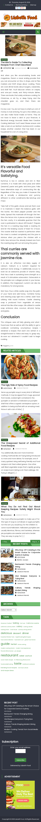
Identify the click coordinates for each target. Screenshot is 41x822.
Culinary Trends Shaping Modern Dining (19, 724)
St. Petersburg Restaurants (22, 660)
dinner (25, 633)
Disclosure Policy (21, 5)
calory (19, 626)
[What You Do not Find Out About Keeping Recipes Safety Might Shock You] (20, 489)
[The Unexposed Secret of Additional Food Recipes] (20, 425)
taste (17, 664)
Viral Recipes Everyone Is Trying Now (18, 719)
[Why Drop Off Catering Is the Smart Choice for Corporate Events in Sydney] (7, 552)
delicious (6, 633)
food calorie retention (7, 640)
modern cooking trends (8, 648)
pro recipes (17, 651)
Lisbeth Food (26, 765)
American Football (6, 623)
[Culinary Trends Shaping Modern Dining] (7, 590)
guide (11, 346)
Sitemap (33, 5)
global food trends (30, 640)
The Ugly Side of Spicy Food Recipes (19, 385)
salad (21, 655)
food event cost (19, 640)
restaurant (9, 655)
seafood (28, 656)
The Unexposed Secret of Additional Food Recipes (20, 444)
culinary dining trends (25, 629)
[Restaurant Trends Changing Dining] (7, 567)
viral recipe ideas (7, 670)
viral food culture (23, 668)
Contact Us (9, 5)
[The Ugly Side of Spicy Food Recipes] (20, 367)
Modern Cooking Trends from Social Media (21, 729)
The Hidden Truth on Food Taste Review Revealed (36, 542)
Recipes (4, 60)
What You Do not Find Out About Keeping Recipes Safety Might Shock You (20, 509)
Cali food (22, 623)
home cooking (22, 644)
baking (16, 623)
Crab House (13, 629)
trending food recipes (9, 668)
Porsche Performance (7, 651)
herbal (14, 644)
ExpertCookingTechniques (23, 637)
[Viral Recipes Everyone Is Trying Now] (7, 579)
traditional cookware (28, 664)
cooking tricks (5, 629)
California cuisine (32, 623)
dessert (17, 633)
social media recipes (7, 660)
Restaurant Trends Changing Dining (18, 714)
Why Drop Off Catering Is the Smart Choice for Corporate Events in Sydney (27, 552)
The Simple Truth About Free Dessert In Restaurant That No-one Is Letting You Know (7, 542)
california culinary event (8, 627)
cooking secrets (28, 627)
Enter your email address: (20, 747)
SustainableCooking (7, 664)
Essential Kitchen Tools (7, 637)
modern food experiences (23, 648)
